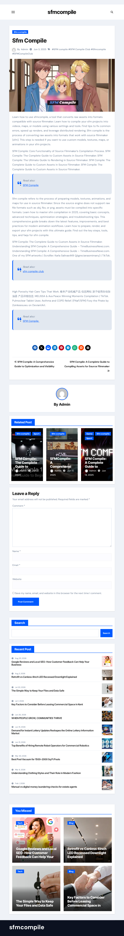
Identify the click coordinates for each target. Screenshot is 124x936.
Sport (36, 433)
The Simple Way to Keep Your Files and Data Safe (37, 690)
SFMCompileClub (23, 53)
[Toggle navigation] (13, 12)
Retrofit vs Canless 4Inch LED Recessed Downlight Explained (44, 676)
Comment (18, 505)
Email (16, 565)
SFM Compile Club (80, 49)
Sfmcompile (99, 49)
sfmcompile (62, 12)
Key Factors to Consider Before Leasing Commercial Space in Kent (47, 704)
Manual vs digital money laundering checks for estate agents (44, 786)
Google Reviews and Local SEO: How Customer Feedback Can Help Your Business (50, 663)
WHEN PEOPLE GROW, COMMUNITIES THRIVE (36, 718)
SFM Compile (31, 185)
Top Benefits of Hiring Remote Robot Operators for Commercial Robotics (50, 745)
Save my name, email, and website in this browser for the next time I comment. (58, 593)
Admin (24, 49)
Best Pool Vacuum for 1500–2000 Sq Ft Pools (35, 759)
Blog (71, 823)
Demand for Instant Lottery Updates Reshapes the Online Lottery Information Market (52, 732)
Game (89, 433)
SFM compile (61, 49)
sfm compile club (33, 271)
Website (16, 579)
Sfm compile (20, 32)
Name (16, 551)
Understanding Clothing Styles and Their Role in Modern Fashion (46, 773)
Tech (20, 823)
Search (20, 623)
